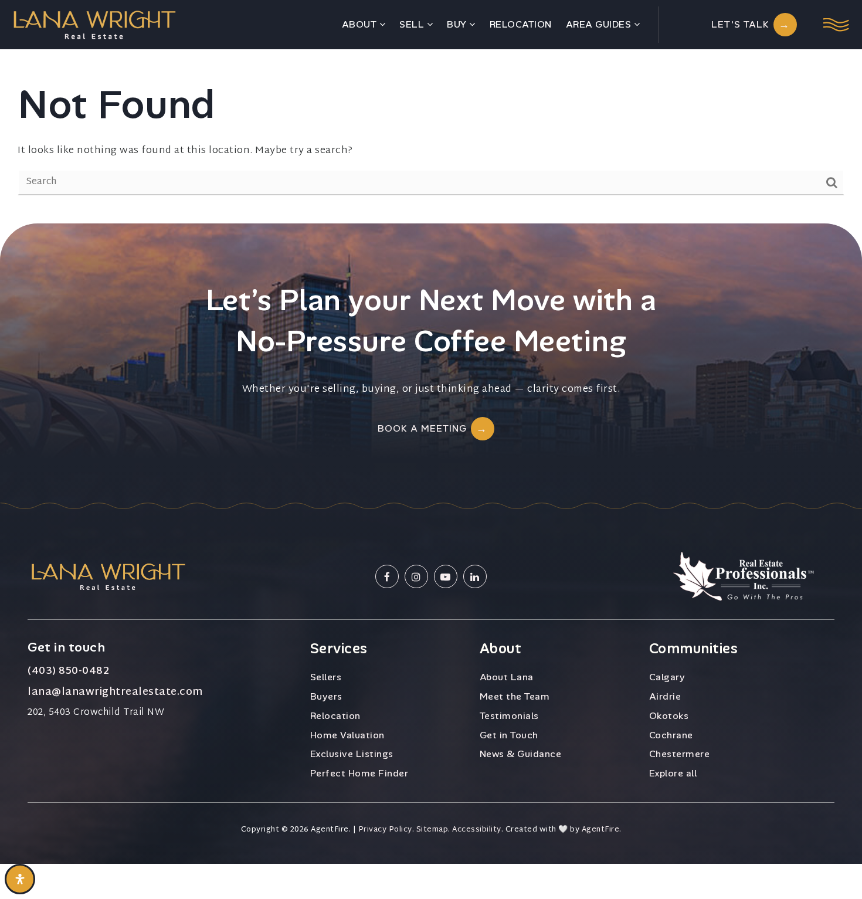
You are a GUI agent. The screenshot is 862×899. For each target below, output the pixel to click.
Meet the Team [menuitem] (515, 696)
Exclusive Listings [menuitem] (351, 754)
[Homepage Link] (94, 24)
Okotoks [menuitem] (669, 716)
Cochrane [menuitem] (671, 735)
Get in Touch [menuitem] (509, 735)
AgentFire (601, 830)
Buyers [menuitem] (326, 696)
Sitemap (432, 830)
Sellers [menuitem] (326, 677)
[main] (431, 111)
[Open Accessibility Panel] (20, 879)
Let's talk (740, 24)
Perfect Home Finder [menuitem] (359, 773)
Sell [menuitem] (413, 24)
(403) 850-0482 (68, 671)
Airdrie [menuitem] (665, 696)
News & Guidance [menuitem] (521, 754)
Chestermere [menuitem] (679, 754)
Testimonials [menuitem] (509, 716)
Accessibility (476, 830)
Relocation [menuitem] (521, 24)
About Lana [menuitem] (507, 677)
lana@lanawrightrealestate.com (115, 692)
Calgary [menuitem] (667, 677)
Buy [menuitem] (458, 24)
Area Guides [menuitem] (600, 24)
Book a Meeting (422, 428)
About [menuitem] (360, 24)
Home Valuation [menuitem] (347, 735)
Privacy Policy (385, 830)
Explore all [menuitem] (673, 773)
